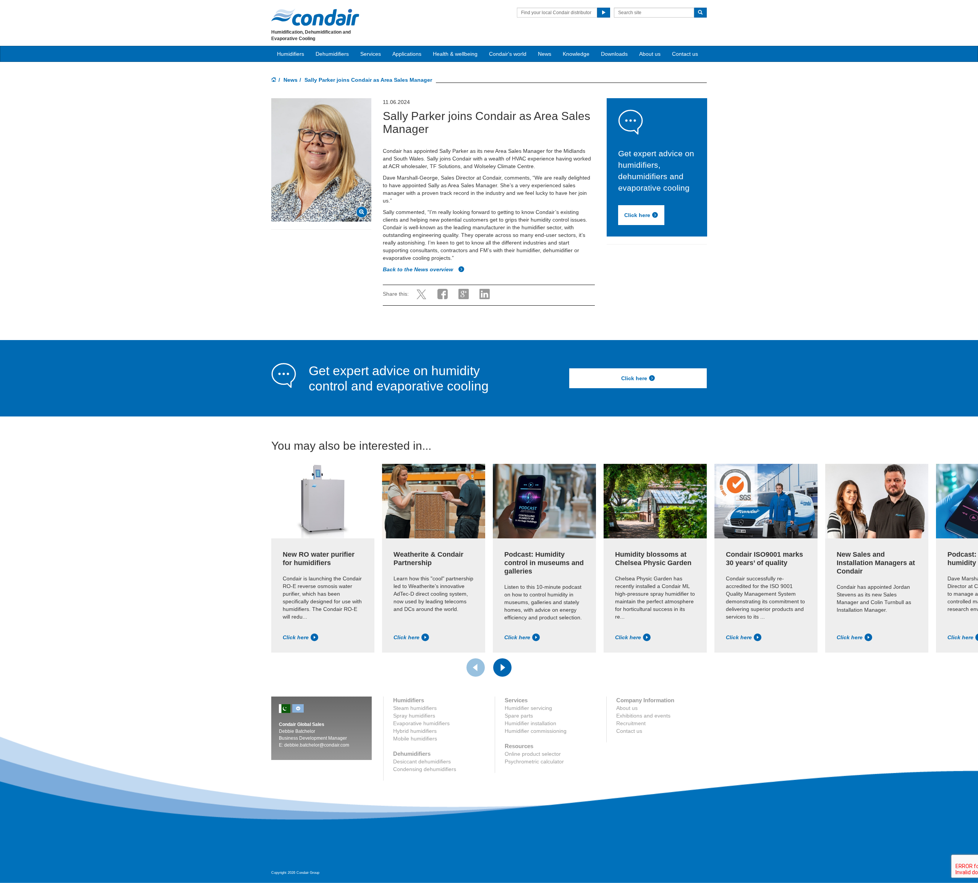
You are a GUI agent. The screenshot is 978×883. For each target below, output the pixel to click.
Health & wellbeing (455, 54)
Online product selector (533, 754)
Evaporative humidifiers (421, 723)
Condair (315, 17)
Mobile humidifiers (415, 739)
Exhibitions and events (643, 716)
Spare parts (519, 716)
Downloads (614, 54)
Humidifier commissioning (536, 731)
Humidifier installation (530, 723)
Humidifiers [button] (290, 54)
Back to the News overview (419, 269)
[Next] (502, 667)
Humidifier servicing (528, 708)
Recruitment (631, 723)
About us (650, 54)
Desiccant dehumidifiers (422, 761)
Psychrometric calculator (534, 761)
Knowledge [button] (576, 54)
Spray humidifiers (414, 716)
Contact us (685, 54)
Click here (637, 215)
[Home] (274, 80)
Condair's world (507, 54)
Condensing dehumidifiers (424, 769)
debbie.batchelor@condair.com (316, 745)
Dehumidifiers (332, 54)
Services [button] (370, 54)
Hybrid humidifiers (415, 731)
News (544, 54)
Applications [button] (406, 54)
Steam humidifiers (415, 708)
